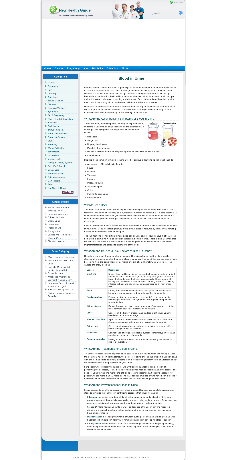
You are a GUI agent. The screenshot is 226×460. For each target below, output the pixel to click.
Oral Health (53, 126)
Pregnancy (73, 68)
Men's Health (54, 181)
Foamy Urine (54, 231)
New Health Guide (75, 10)
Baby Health (53, 151)
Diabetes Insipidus (56, 241)
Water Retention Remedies (61, 257)
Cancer (59, 68)
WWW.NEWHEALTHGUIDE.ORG (92, 457)
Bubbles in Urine (56, 217)
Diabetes (52, 104)
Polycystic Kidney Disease (60, 289)
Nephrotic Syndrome (58, 214)
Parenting (52, 144)
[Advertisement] (113, 42)
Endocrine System (56, 137)
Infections (52, 122)
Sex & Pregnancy (56, 115)
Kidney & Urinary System (60, 162)
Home (47, 68)
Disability (97, 68)
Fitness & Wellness (57, 108)
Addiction (112, 68)
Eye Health (53, 111)
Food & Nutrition (55, 173)
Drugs (51, 140)
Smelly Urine (54, 221)
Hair (85, 68)
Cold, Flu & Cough (56, 166)
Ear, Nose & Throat (57, 188)
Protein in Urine (55, 228)
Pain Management (56, 177)
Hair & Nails (53, 155)
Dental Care (53, 170)
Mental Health (54, 159)
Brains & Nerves (55, 100)
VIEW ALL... (68, 192)
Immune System (55, 130)
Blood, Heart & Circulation (60, 119)
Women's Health (56, 148)
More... (126, 68)
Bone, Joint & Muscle (58, 133)
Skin (50, 184)
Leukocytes (53, 224)
